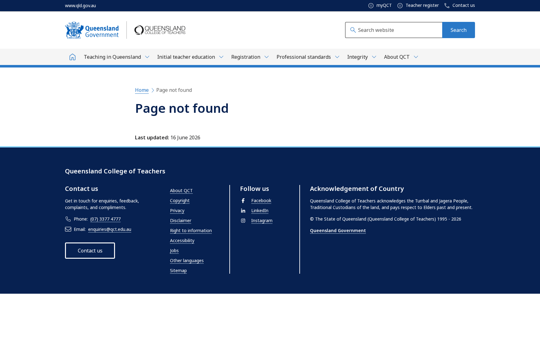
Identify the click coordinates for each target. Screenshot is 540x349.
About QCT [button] (397, 56)
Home (142, 90)
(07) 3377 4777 (105, 219)
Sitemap (178, 270)
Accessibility (182, 240)
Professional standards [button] (304, 56)
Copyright (180, 200)
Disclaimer (180, 220)
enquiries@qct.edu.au (109, 229)
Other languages (187, 260)
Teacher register (421, 5)
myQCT (383, 5)
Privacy (177, 210)
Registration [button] (245, 56)
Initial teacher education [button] (186, 56)
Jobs (174, 250)
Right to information (191, 230)
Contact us (463, 5)
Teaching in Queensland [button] (112, 56)
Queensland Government (338, 230)
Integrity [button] (357, 56)
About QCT (181, 190)
